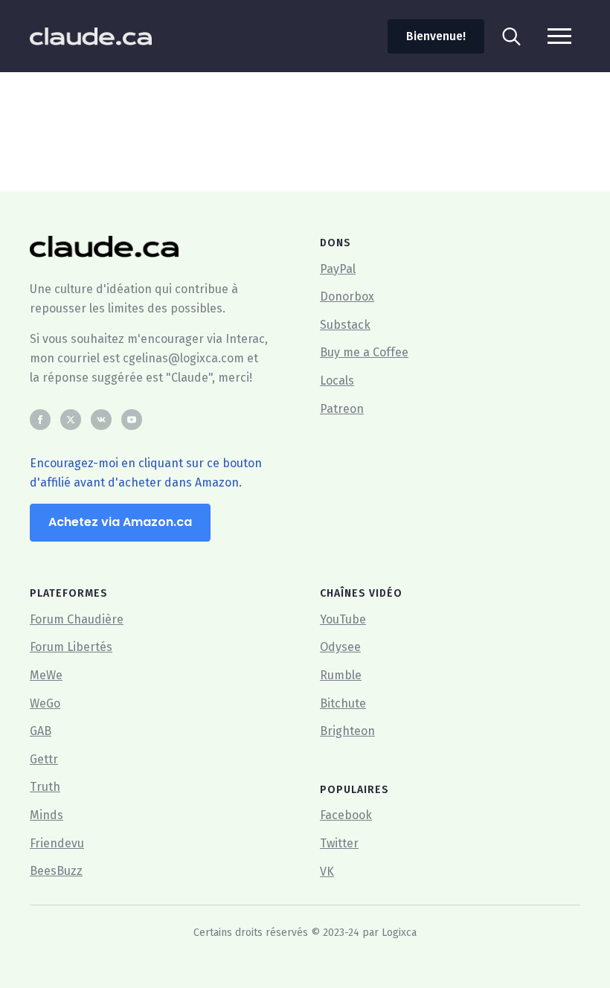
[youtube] (131, 419)
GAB (40, 731)
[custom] (101, 419)
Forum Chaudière (76, 619)
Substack (345, 325)
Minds (46, 815)
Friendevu (57, 843)
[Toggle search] (511, 36)
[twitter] (70, 419)
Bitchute (343, 703)
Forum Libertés (71, 647)
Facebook (346, 815)
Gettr (44, 759)
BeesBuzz (56, 871)
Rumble (341, 675)
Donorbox (347, 296)
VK (327, 871)
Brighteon (347, 731)
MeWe (46, 675)
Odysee (340, 647)
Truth (45, 787)
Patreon (342, 409)
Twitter (339, 843)
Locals (337, 380)
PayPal (338, 269)
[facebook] (40, 419)
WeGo (45, 703)
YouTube (343, 619)
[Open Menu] (559, 36)
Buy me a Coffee (364, 352)
